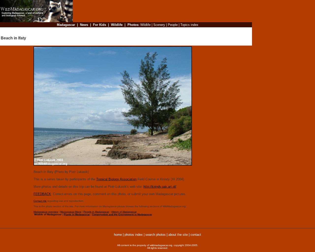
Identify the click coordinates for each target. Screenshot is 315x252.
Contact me (40, 201)
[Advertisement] (161, 31)
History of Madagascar (124, 211)
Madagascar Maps (70, 211)
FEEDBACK (42, 194)
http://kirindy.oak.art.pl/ (159, 186)
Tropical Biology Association (116, 179)
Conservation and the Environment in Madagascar (122, 214)
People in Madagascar (96, 211)
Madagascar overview (45, 211)
